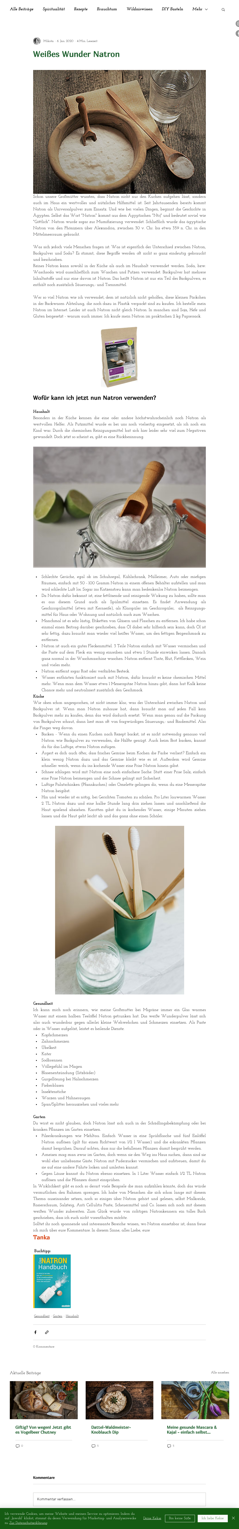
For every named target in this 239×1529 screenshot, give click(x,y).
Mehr (197, 9)
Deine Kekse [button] (152, 1518)
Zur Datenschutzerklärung (28, 1523)
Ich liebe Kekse (213, 1518)
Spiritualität (54, 9)
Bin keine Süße (180, 1518)
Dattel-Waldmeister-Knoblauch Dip (111, 1430)
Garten (57, 1316)
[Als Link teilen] (47, 1332)
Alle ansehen (220, 1372)
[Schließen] (233, 1519)
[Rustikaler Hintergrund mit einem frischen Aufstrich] (120, 1400)
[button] (223, 9)
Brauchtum (107, 9)
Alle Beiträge (21, 9)
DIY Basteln (172, 9)
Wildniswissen (139, 9)
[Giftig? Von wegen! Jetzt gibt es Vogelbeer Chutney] (44, 1400)
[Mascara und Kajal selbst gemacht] (195, 1400)
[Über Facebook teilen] (35, 1332)
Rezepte (81, 9)
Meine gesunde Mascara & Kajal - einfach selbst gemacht (192, 1430)
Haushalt (72, 1316)
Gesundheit (41, 1316)
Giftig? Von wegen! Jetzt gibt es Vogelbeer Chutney (43, 1430)
